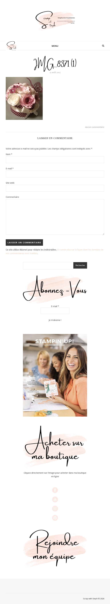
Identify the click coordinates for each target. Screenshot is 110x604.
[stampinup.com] (55, 375)
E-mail (9, 168)
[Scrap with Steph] (55, 20)
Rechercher (80, 265)
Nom (9, 154)
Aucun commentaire (94, 127)
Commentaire (12, 196)
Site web (10, 182)
